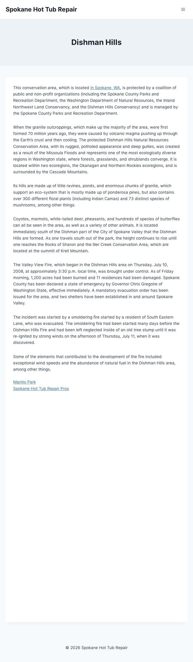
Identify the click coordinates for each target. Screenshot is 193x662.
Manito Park (24, 382)
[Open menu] (183, 9)
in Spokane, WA (105, 87)
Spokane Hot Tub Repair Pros (41, 388)
